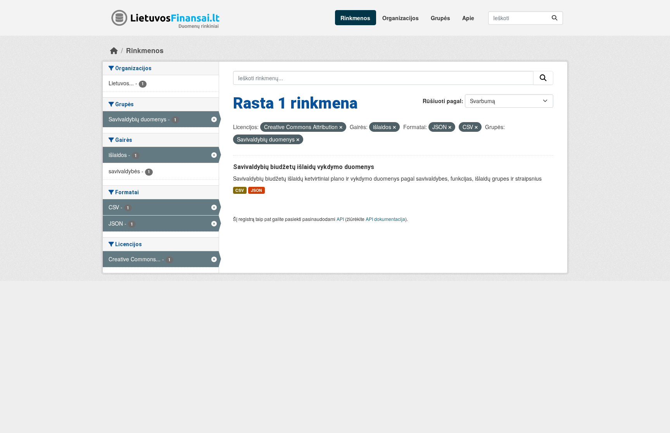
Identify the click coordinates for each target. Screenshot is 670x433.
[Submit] (554, 18)
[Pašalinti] (340, 127)
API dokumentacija (385, 219)
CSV (239, 190)
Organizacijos (400, 18)
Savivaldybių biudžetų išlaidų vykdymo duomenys (303, 167)
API (340, 219)
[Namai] (114, 50)
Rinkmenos (355, 18)
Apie (468, 18)
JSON (256, 190)
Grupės (440, 18)
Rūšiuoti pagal (442, 101)
